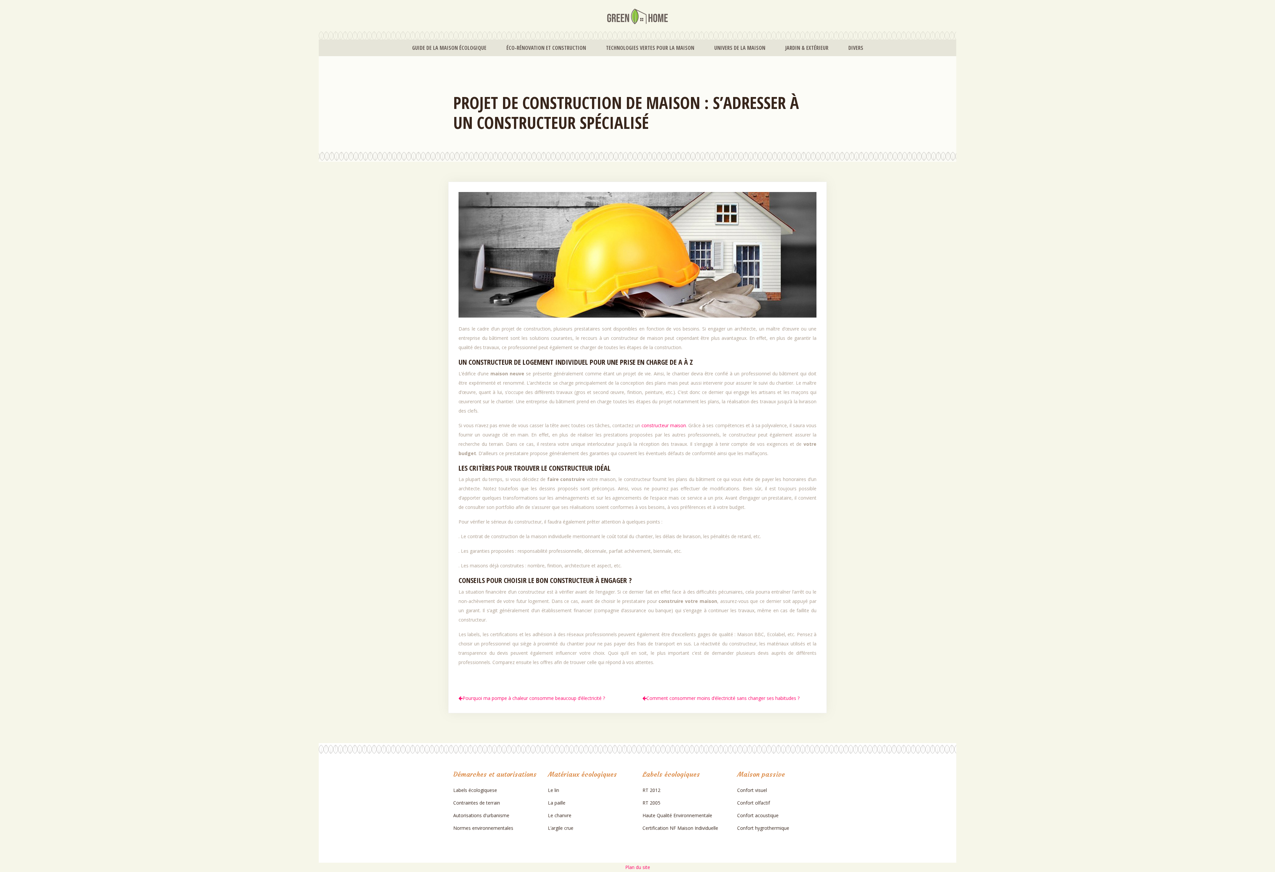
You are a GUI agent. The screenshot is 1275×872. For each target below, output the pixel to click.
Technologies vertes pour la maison (650, 47)
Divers (855, 47)
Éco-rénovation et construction (546, 47)
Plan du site (637, 867)
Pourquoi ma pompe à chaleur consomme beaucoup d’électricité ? (534, 698)
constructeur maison (663, 425)
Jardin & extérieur (806, 47)
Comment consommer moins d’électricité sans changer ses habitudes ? (723, 698)
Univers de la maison (739, 47)
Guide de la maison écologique (449, 47)
